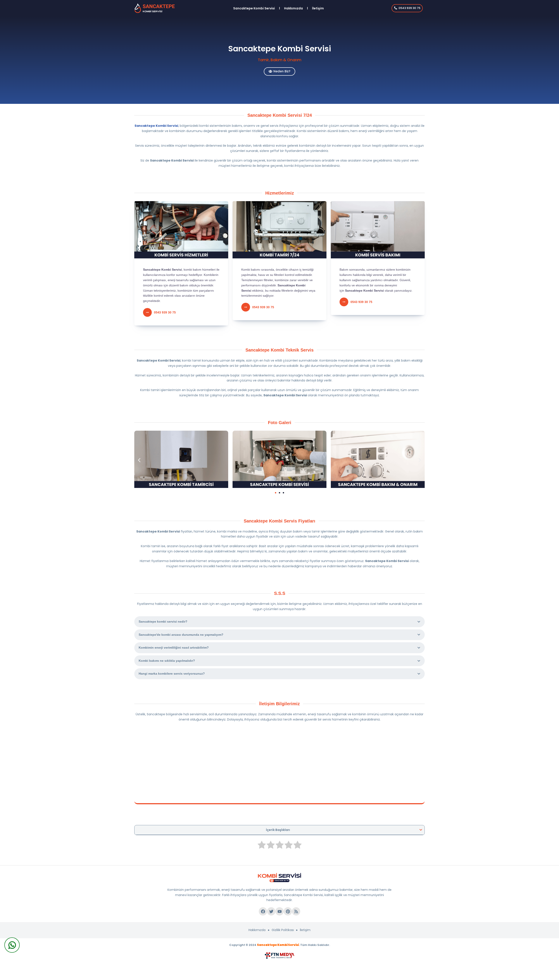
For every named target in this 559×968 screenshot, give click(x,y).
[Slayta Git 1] (275, 492)
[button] (139, 460)
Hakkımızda (293, 8)
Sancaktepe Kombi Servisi (254, 8)
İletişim (318, 8)
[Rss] (296, 911)
